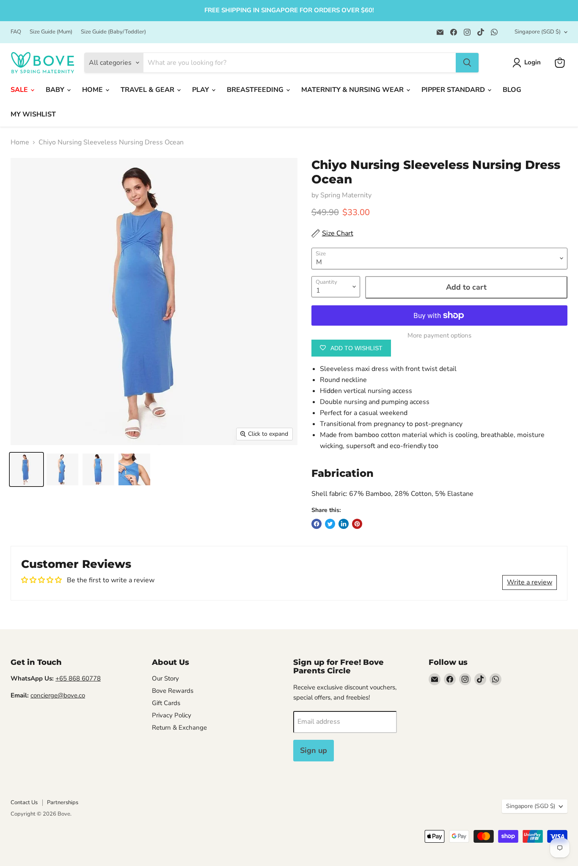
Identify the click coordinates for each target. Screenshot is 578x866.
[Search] (467, 62)
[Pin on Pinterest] (357, 524)
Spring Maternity (346, 195)
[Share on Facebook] (316, 524)
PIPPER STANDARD (454, 89)
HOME (93, 89)
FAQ (16, 32)
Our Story (165, 678)
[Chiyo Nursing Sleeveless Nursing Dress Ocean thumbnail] (26, 469)
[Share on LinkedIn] (344, 524)
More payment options (439, 335)
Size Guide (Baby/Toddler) (113, 32)
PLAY (201, 89)
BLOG (512, 89)
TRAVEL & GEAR (148, 89)
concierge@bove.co (57, 695)
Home (20, 142)
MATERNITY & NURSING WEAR (353, 89)
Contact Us (24, 802)
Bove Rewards (172, 690)
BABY (56, 89)
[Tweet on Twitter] (330, 524)
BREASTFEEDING (256, 89)
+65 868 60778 (78, 678)
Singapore (538, 32)
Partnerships (62, 802)
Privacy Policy (171, 715)
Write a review (529, 582)
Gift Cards (166, 703)
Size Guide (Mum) (51, 32)
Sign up (313, 750)
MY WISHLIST (33, 114)
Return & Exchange (179, 727)
